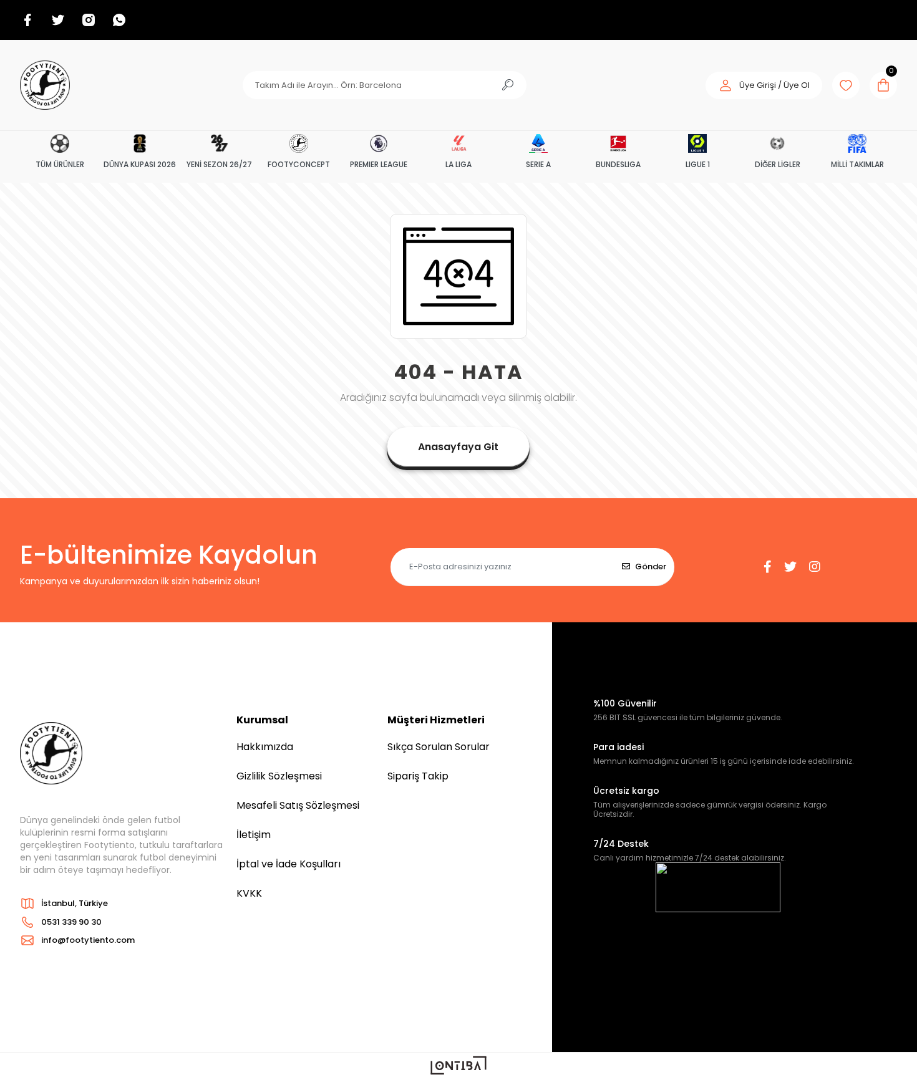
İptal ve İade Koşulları (288, 864)
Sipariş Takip (418, 776)
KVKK (249, 893)
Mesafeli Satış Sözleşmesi (297, 805)
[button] (764, 85)
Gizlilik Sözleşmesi (279, 776)
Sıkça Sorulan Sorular (438, 747)
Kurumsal (262, 720)
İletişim (253, 834)
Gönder (650, 566)
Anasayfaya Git (458, 447)
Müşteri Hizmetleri (436, 720)
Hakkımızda (264, 747)
